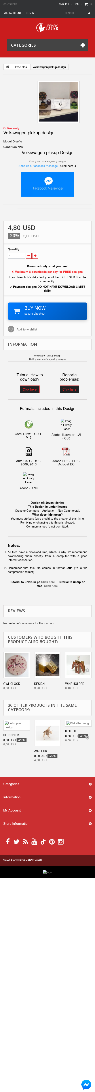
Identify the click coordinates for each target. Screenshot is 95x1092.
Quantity (13, 249)
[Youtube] (34, 841)
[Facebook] (8, 841)
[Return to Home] (8, 67)
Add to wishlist (26, 329)
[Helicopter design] (16, 725)
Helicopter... (12, 735)
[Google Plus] (43, 842)
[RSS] (25, 841)
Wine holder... (75, 684)
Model (7, 141)
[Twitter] (16, 841)
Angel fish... (42, 751)
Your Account (12, 13)
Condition (10, 147)
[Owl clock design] (16, 665)
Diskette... (72, 731)
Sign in (30, 13)
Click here (30, 389)
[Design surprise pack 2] (47, 665)
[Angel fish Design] (47, 733)
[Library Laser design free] (47, 871)
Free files (21, 67)
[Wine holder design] (78, 665)
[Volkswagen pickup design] (58, 102)
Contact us (10, 4)
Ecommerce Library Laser (26, 860)
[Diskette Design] (78, 723)
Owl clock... (12, 684)
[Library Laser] (47, 27)
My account (12, 810)
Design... (40, 684)
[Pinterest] (52, 841)
